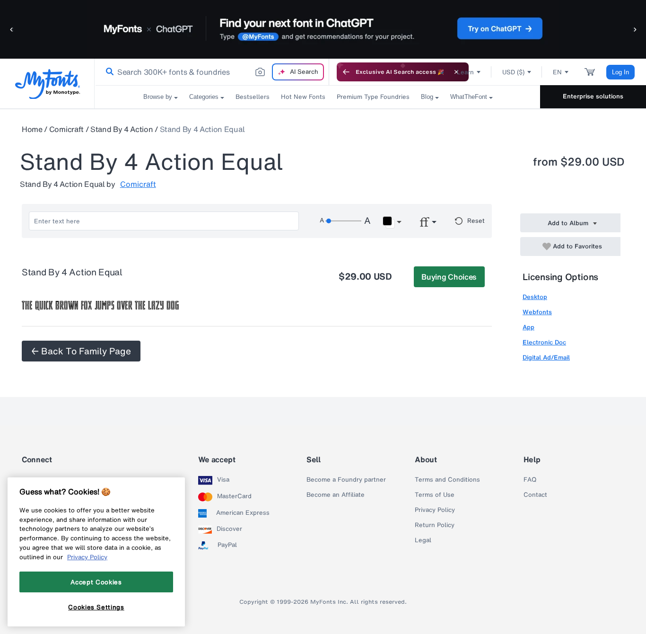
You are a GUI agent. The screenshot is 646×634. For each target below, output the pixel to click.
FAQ (530, 480)
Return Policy (434, 525)
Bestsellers (253, 96)
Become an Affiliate (335, 495)
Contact (535, 495)
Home (32, 129)
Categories (203, 96)
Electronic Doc (544, 342)
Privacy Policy (435, 510)
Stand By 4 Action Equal (202, 129)
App (528, 327)
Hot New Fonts (303, 96)
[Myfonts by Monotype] (47, 84)
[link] (107, 71)
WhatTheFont (468, 96)
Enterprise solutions (593, 96)
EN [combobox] (557, 72)
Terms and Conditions (447, 480)
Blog (427, 96)
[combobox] (212, 72)
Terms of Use (434, 495)
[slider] (343, 220)
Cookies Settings (96, 607)
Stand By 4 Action (121, 129)
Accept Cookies (96, 582)
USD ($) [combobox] (513, 72)
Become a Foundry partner (346, 480)
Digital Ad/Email (546, 357)
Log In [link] (620, 72)
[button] (12, 29)
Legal (423, 540)
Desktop (535, 296)
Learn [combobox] (465, 72)
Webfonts (537, 312)
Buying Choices (449, 276)
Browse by (157, 96)
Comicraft (66, 129)
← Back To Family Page (81, 351)
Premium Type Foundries (373, 96)
